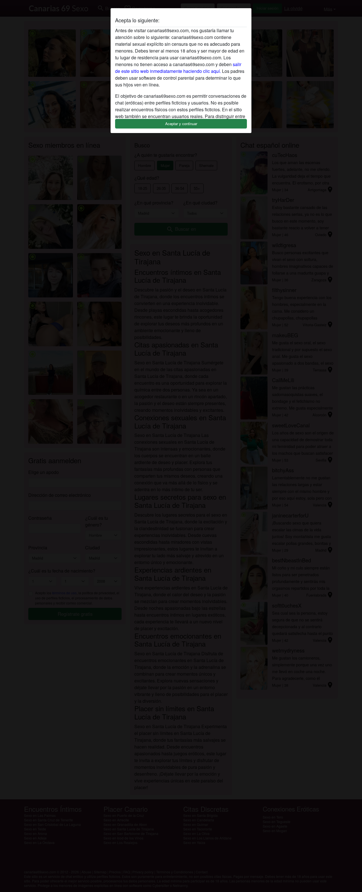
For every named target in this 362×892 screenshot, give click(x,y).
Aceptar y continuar (181, 123)
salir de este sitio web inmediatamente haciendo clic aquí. (178, 67)
